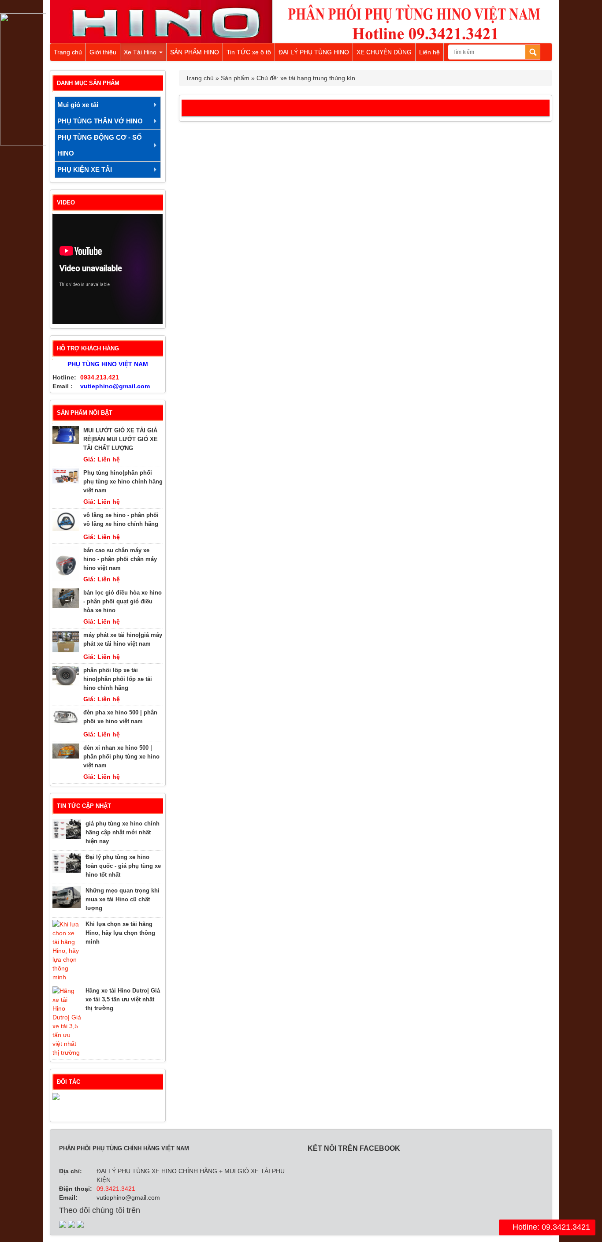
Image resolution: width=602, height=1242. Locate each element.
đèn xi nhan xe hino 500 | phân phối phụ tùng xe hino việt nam (121, 756)
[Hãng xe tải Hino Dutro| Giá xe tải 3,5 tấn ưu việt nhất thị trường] (66, 1021)
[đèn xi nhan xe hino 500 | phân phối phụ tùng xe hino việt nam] (65, 751)
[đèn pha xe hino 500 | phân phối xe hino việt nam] (65, 716)
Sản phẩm (235, 78)
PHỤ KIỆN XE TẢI (84, 169)
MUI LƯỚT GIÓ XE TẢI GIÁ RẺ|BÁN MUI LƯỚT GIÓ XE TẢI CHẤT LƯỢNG (120, 439)
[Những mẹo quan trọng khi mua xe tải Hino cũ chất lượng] (66, 897)
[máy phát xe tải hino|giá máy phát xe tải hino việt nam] (65, 641)
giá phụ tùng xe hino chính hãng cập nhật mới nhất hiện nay (122, 832)
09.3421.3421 (116, 1188)
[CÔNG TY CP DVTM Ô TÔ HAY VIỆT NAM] (107, 1102)
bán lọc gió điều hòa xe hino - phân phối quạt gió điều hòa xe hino (122, 601)
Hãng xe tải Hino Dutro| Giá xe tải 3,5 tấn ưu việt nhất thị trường (122, 999)
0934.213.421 (99, 377)
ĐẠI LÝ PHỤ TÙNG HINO (314, 52)
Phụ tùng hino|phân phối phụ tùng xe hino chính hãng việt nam (123, 481)
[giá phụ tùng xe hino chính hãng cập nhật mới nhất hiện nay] (66, 829)
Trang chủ (68, 52)
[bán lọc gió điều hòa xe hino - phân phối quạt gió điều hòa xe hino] (65, 598)
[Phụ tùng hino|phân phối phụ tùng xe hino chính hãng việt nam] (65, 476)
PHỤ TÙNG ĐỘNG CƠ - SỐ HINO (99, 145)
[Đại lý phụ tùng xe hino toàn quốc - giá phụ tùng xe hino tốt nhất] (66, 863)
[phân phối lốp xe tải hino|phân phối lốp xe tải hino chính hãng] (65, 676)
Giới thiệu (102, 52)
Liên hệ (429, 52)
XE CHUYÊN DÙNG (384, 52)
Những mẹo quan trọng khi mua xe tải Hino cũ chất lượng (122, 899)
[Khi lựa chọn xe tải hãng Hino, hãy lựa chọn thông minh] (66, 951)
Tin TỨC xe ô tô (249, 52)
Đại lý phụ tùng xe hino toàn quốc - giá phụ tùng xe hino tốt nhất (123, 866)
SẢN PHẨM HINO (194, 52)
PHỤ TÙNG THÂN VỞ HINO (100, 121)
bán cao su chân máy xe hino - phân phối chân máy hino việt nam (120, 559)
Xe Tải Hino (141, 52)
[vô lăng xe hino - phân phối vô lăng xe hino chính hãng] (65, 521)
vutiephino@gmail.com (115, 386)
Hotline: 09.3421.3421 (550, 1227)
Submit (532, 52)
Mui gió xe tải (77, 104)
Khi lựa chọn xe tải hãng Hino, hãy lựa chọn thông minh (120, 933)
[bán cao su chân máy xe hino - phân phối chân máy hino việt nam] (65, 563)
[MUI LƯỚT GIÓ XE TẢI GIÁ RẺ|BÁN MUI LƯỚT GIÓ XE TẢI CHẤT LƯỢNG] (65, 435)
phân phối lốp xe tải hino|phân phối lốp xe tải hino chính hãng (117, 679)
